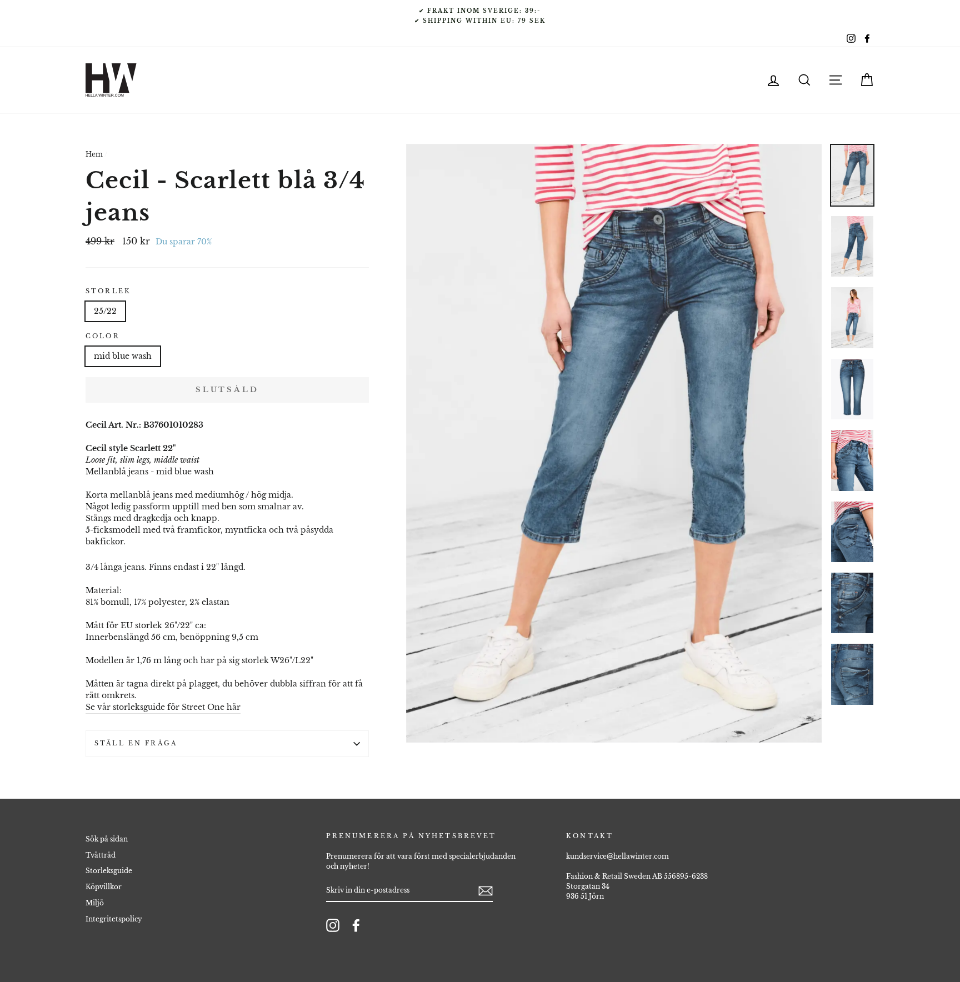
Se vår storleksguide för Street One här (163, 707)
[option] (480, 16)
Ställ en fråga (135, 743)
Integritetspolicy (114, 919)
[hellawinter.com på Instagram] (332, 925)
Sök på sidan (107, 839)
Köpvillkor (104, 887)
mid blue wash (123, 356)
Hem (94, 154)
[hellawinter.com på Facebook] (356, 925)
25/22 (105, 311)
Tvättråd (101, 855)
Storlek (108, 291)
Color (103, 336)
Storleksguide (109, 870)
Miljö (95, 903)
